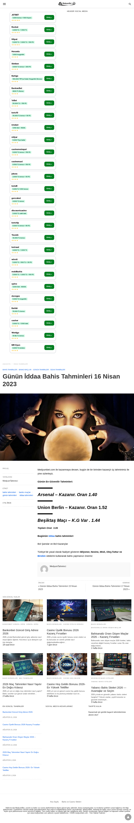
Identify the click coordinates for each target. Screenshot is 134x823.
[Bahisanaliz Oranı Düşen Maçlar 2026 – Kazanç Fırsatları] (111, 610)
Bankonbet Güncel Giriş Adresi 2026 (18, 712)
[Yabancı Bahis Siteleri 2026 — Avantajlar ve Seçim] (111, 664)
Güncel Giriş (32, 624)
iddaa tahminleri (21, 364)
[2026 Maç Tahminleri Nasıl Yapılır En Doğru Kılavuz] (23, 664)
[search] (129, 4)
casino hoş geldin (71, 678)
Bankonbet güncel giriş (14, 624)
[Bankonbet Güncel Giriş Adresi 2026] (23, 610)
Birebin (42, 556)
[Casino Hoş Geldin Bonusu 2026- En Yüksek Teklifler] (67, 664)
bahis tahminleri (10, 370)
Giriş (49, 17)
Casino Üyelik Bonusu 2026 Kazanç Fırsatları (21, 724)
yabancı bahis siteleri (101, 681)
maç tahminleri (26, 678)
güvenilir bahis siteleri (102, 678)
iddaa (52, 536)
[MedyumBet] (67, 4)
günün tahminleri (41, 370)
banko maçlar (25, 370)
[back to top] (128, 817)
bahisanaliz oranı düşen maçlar (106, 627)
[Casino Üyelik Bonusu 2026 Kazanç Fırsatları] (67, 610)
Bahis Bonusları (54, 624)
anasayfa (7, 364)
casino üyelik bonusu (73, 624)
